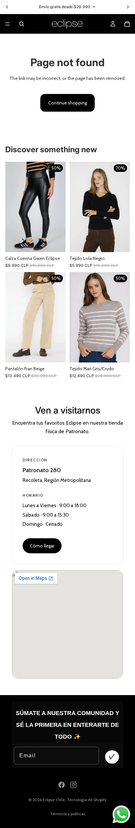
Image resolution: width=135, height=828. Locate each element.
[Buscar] (21, 24)
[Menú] (7, 23)
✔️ (112, 757)
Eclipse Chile (54, 799)
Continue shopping (67, 103)
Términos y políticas (67, 813)
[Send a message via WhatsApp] (121, 814)
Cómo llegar (42, 546)
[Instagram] (73, 785)
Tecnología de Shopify (86, 799)
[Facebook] (62, 785)
